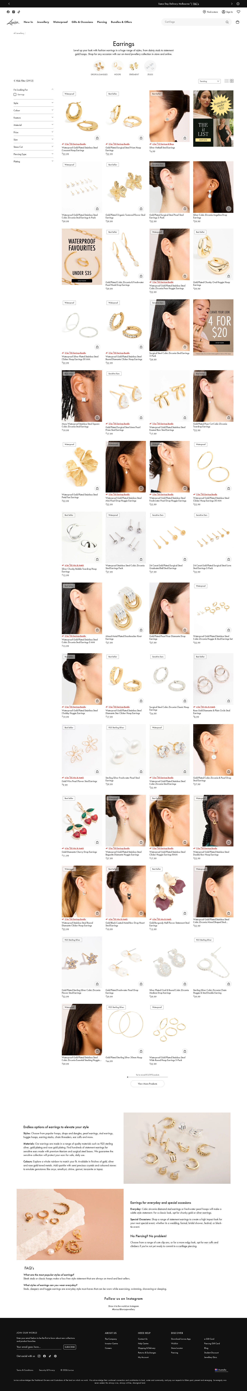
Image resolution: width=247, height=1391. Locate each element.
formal (183, 1223)
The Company (111, 1338)
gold (104, 1161)
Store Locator (177, 1348)
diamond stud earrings (169, 1209)
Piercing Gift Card (212, 1343)
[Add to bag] (97, 138)
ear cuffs (77, 1137)
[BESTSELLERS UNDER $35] (213, 116)
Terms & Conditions (25, 1370)
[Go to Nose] (227, 22)
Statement (134, 74)
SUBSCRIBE (70, 1347)
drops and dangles (72, 1133)
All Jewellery (19, 33)
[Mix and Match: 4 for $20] (213, 325)
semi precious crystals (83, 1165)
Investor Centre (111, 1343)
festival (207, 1223)
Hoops (117, 74)
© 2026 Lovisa (67, 1370)
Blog (206, 1348)
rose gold (33, 1165)
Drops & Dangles (99, 74)
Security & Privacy (47, 1370)
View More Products (147, 1083)
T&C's (141, 3)
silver (111, 1161)
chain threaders (63, 1137)
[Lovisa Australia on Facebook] (8, 11)
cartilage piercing (187, 1246)
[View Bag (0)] (236, 22)
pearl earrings (90, 1133)
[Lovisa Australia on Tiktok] (19, 11)
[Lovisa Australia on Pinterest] (55, 1356)
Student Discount (211, 1352)
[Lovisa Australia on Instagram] (13, 11)
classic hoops (45, 1278)
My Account (143, 1357)
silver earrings (203, 1212)
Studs (150, 74)
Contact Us (143, 1338)
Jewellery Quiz (210, 1357)
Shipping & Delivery (146, 1348)
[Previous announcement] (10, 4)
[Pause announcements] (237, 3)
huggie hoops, (30, 1137)
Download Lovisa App (181, 1338)
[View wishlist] (238, 11)
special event (147, 1223)
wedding (174, 1223)
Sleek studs (29, 1278)
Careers (108, 1348)
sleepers (34, 1289)
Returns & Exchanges (147, 1352)
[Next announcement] (231, 4)
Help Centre (143, 1343)
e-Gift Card (209, 1338)
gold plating (36, 1147)
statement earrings (179, 1219)
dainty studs (154, 50)
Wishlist (174, 1343)
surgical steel (79, 1151)
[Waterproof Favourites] (82, 255)
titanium (63, 1151)
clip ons (165, 1242)
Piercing (174, 1352)
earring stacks (46, 1137)
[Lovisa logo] (13, 22)
